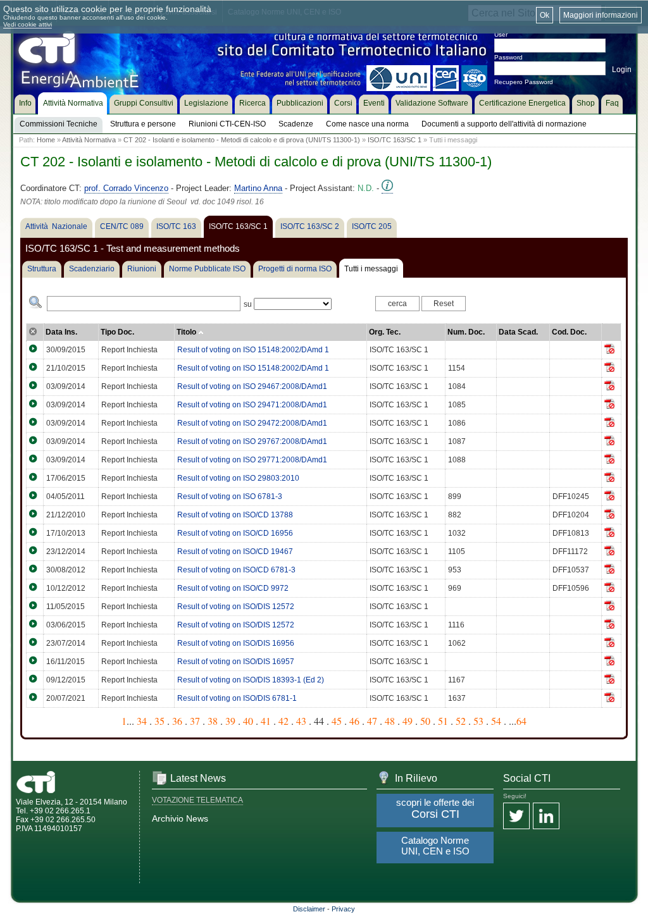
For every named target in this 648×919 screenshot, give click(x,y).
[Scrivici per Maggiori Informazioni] (387, 188)
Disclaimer (309, 909)
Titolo (187, 332)
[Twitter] (516, 817)
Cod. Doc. (569, 332)
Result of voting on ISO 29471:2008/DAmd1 (252, 404)
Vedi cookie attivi (27, 24)
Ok (544, 15)
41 (266, 720)
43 (301, 720)
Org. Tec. (385, 332)
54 (496, 720)
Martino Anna (258, 188)
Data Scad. (518, 332)
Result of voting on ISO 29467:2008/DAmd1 (252, 386)
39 (230, 720)
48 (390, 720)
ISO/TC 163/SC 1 (394, 140)
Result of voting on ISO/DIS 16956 (235, 643)
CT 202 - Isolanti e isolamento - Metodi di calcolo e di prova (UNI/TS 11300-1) (241, 140)
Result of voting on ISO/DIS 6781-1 (237, 698)
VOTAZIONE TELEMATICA (197, 800)
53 (478, 720)
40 (248, 720)
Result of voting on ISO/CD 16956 (235, 533)
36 (177, 720)
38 (213, 720)
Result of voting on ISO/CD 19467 (235, 551)
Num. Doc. (466, 332)
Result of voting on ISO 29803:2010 (238, 478)
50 (425, 720)
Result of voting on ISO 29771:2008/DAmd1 (252, 459)
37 (195, 720)
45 (337, 720)
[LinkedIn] (546, 817)
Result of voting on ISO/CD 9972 (233, 588)
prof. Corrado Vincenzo (126, 188)
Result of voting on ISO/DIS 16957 (235, 661)
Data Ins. (61, 332)
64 (521, 720)
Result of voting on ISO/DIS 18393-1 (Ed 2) (250, 679)
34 (142, 720)
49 (407, 720)
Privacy (343, 909)
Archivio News (180, 818)
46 (354, 720)
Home (46, 140)
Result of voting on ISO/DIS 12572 (235, 606)
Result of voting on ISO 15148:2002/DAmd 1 (253, 349)
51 (443, 720)
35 (159, 720)
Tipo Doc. (117, 332)
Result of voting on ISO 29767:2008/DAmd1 (252, 441)
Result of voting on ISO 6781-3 (229, 496)
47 (372, 720)
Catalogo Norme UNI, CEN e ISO (435, 845)
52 (461, 720)
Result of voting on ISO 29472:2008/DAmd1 (252, 423)
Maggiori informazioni (600, 15)
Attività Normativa (89, 140)
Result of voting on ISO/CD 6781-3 (236, 569)
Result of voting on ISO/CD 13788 (235, 514)
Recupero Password (523, 81)
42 (283, 720)
